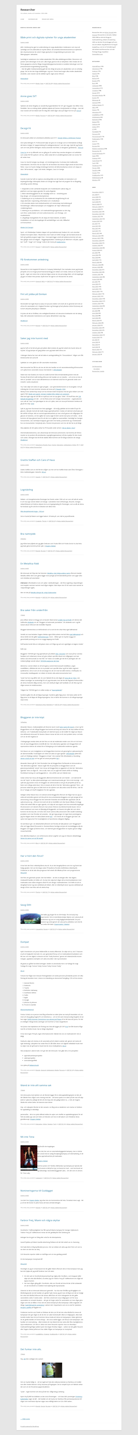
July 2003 (94, 340)
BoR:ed (94, 78)
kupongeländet (57, 690)
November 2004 (97, 301)
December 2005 (97, 270)
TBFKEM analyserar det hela (49, 661)
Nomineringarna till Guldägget (37, 1190)
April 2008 (95, 202)
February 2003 (96, 352)
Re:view (43, 551)
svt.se (79, 111)
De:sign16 (26, 128)
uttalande (31, 622)
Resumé (23, 873)
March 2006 (95, 262)
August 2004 (96, 308)
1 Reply (23, 615)
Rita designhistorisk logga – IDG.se (32, 511)
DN (64, 389)
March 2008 (95, 204)
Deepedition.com (97, 54)
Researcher (28, 9)
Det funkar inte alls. (31, 1349)
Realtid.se (24, 321)
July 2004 (94, 311)
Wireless (95, 180)
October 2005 (96, 274)
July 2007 (94, 224)
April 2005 (95, 289)
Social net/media (97, 153)
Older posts (25, 1419)
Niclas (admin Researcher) (62, 83)
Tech (54, 1124)
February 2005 (96, 294)
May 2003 (95, 345)
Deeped (94, 35)
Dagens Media (50, 546)
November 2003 (97, 330)
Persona (42, 115)
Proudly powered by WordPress (30, 1426)
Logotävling (27, 489)
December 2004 (97, 299)
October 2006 (96, 245)
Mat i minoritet (60, 654)
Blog (44, 705)
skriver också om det (27, 758)
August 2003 (96, 337)
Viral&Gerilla (53, 1334)
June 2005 (95, 284)
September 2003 (97, 335)
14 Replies (24, 722)
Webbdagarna (96, 178)
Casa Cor (23, 152)
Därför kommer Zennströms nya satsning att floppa (44, 1019)
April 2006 (95, 260)
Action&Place (96, 66)
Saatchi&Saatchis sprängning (34, 1305)
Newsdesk (24, 79)
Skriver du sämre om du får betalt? (32, 838)
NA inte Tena (27, 1136)
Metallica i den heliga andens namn (58, 573)
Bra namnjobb (28, 533)
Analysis (94, 71)
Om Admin (96, 369)
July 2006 (94, 253)
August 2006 (96, 250)
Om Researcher (32, 19)
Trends (94, 173)
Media (38, 83)
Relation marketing (98, 149)
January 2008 (96, 209)
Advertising (39, 445)
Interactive (60, 445)
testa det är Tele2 (70, 678)
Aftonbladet (57, 370)
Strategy (50, 1124)
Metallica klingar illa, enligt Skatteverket (43, 593)
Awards (38, 477)
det (25, 1359)
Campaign (39, 1178)
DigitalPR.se (95, 47)
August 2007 (96, 221)
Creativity (39, 521)
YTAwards (58, 389)
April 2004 (95, 318)
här (57, 758)
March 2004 (95, 320)
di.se (22, 971)
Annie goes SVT (29, 96)
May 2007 (95, 228)
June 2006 (95, 255)
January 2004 (96, 325)
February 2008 (96, 207)
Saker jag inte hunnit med (34, 338)
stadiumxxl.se (61, 242)
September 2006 (97, 248)
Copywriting (39, 929)
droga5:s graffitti (26, 1307)
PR (77, 445)
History (94, 110)
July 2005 (94, 282)
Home (22, 19)
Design (38, 247)
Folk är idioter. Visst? (68, 428)
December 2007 (97, 211)
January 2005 (96, 296)
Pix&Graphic (96, 139)
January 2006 (96, 267)
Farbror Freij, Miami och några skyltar (40, 1220)
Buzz (49, 445)
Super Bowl (95, 161)
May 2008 (95, 199)
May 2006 (95, 257)
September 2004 (97, 306)
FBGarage (95, 100)
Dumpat (25, 941)
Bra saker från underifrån (34, 610)
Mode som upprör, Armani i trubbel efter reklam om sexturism (48, 394)
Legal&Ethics (39, 1334)
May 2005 (95, 286)
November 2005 (97, 272)
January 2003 (96, 354)
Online (74, 445)
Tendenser (95, 165)
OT (93, 129)
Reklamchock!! (34, 1065)
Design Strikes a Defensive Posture (69, 138)
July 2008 (94, 195)
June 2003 (95, 342)
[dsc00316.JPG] (52, 1377)
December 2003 (97, 328)
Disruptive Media (97, 95)
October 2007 (96, 216)
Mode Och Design (27, 227)
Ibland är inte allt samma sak (36, 1085)
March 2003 (95, 349)
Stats (41, 83)
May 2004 (95, 316)
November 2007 (97, 214)
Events (54, 445)
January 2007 (96, 238)
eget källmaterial (75, 634)
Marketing (49, 705)
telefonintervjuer (43, 637)
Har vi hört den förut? (32, 855)
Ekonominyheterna (27, 1010)
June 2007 (95, 226)
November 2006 (97, 243)
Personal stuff (96, 136)
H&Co (43, 281)
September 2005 (97, 277)
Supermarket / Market (62, 924)
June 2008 (95, 197)
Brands (38, 326)
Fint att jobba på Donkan (34, 294)
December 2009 (97, 192)
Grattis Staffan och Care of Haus (38, 459)
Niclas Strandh (109, 32)
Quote (94, 144)
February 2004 (96, 323)
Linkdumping (68, 445)
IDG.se (80, 148)
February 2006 (96, 265)
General (38, 281)
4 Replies (23, 539)
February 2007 (96, 236)
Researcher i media (48, 19)
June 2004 (95, 313)
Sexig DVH (26, 904)
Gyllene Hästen (97, 105)
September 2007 (97, 219)
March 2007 (95, 233)
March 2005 (95, 291)
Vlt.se (43, 472)
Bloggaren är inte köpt (32, 717)
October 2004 (96, 303)
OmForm (94, 124)
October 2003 (96, 332)
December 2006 (97, 241)
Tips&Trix (95, 170)
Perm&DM (95, 132)
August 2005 (96, 279)
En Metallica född (30, 563)
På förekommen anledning (34, 259)
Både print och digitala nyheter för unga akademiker (48, 37)
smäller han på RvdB (64, 620)
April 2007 (95, 231)
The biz (44, 521)
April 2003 (95, 347)
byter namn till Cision (66, 727)
